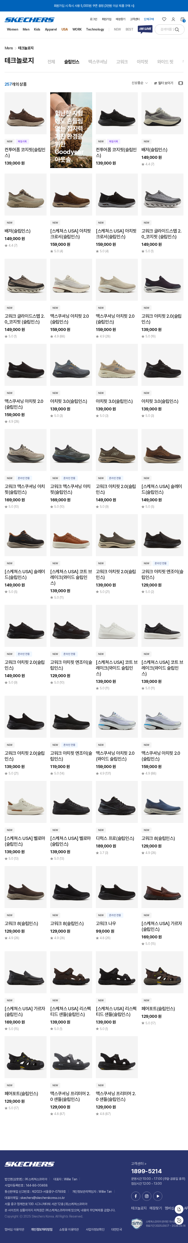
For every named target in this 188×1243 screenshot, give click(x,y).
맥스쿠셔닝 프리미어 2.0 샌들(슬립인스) (70, 1096)
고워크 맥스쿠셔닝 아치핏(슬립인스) (25, 489)
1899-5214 (146, 1171)
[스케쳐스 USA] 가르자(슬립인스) (161, 926)
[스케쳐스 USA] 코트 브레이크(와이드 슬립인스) (71, 577)
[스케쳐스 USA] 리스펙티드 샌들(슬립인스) (70, 1011)
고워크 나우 (106, 923)
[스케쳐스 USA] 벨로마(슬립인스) (25, 841)
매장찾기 (155, 1208)
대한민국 (116, 1229)
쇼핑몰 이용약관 (69, 1229)
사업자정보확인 (95, 1229)
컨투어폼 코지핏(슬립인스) (25, 152)
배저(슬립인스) (154, 149)
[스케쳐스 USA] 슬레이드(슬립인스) (161, 489)
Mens (9, 48)
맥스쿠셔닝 (97, 62)
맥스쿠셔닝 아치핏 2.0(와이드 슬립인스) (115, 756)
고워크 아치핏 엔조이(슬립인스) (162, 574)
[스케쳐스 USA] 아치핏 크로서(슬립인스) (70, 233)
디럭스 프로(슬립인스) (115, 838)
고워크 (121, 62)
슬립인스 (71, 62)
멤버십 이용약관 (14, 1229)
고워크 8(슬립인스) (158, 838)
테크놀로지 (25, 48)
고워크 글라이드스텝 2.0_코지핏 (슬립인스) (161, 233)
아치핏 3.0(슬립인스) (68, 401)
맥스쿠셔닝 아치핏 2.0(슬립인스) (69, 319)
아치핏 (142, 62)
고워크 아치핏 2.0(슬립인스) (161, 319)
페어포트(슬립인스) (158, 1008)
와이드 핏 (165, 62)
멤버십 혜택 (173, 1208)
